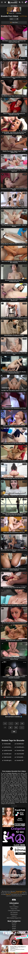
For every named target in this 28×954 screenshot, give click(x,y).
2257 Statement (14, 912)
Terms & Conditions (14, 906)
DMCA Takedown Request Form (14, 918)
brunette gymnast (8, 760)
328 (14, 731)
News (14, 905)
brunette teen (20, 743)
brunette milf (19, 760)
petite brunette (8, 750)
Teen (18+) (14, 923)
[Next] (21, 727)
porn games (14, 5)
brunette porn (7, 753)
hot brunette (7, 743)
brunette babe (20, 750)
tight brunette (7, 757)
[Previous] (10, 723)
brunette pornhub (21, 747)
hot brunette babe (21, 757)
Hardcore (14, 924)
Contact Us (14, 916)
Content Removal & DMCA (14, 910)
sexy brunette (20, 753)
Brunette (14, 926)
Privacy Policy (14, 908)
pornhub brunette (8, 747)
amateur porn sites (17, 892)
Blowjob (14, 928)
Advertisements (14, 914)
